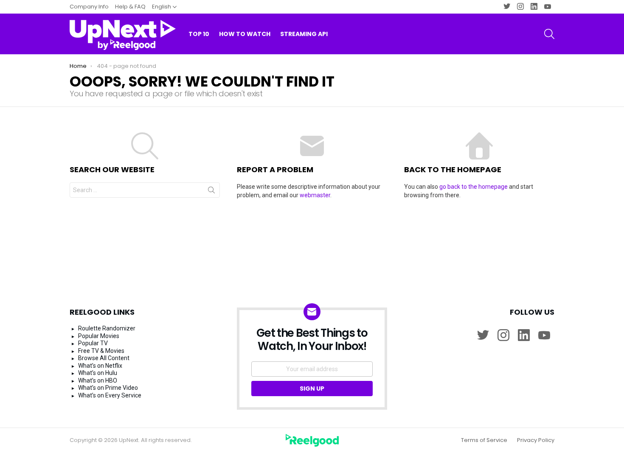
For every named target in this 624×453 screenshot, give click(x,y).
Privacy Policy (535, 440)
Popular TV (93, 343)
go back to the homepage (473, 186)
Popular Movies (98, 336)
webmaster (315, 195)
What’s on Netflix (100, 365)
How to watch (244, 34)
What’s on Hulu (97, 372)
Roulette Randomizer (106, 328)
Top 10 (198, 34)
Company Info (89, 7)
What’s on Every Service (109, 395)
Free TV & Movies (101, 350)
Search (211, 191)
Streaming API (304, 34)
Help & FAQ (130, 7)
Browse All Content (103, 358)
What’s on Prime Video (108, 387)
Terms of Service (484, 440)
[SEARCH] (549, 33)
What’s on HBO (97, 380)
